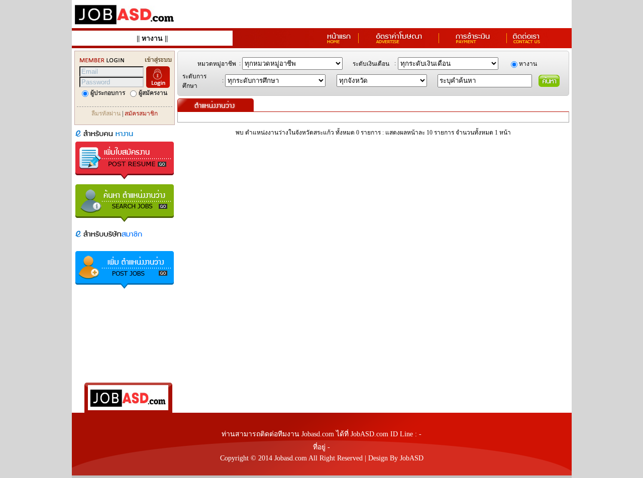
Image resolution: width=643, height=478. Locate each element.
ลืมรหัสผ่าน (106, 113)
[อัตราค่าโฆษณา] (399, 43)
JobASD (411, 458)
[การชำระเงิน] (473, 43)
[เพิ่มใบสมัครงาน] (124, 180)
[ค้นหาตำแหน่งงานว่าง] (124, 222)
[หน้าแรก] (339, 43)
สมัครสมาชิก (141, 113)
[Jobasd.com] (124, 25)
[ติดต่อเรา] (526, 43)
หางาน (152, 38)
